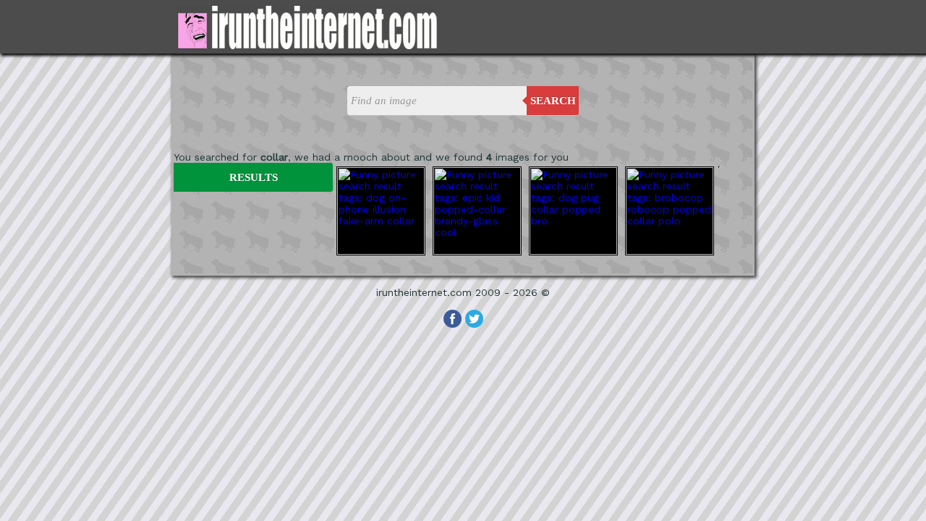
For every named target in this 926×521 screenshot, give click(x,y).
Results (253, 177)
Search (553, 100)
